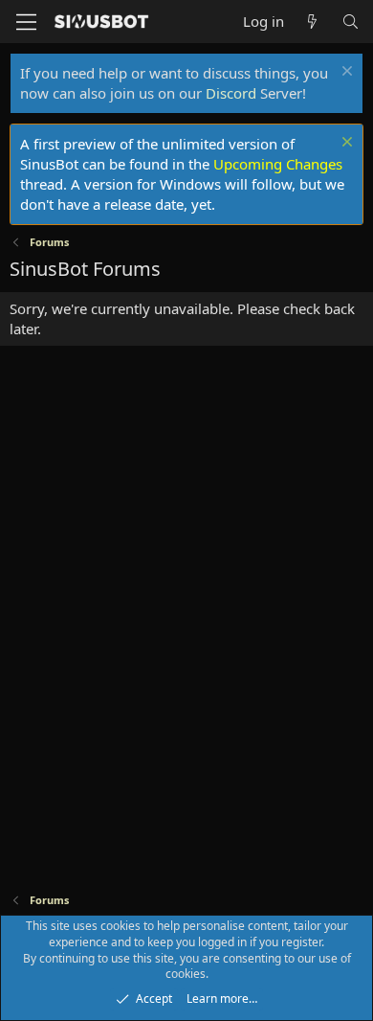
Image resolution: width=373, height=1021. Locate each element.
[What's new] (312, 21)
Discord (231, 92)
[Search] (350, 21)
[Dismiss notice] (345, 73)
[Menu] (26, 22)
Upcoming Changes (277, 163)
